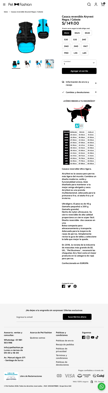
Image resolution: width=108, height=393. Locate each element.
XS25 (77, 33)
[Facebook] (83, 337)
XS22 (66, 33)
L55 (75, 53)
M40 (66, 46)
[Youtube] (92, 337)
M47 (85, 46)
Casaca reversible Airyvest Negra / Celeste (27, 12)
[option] (32, 37)
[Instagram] (88, 337)
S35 (75, 39)
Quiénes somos (37, 338)
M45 (76, 46)
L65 (84, 53)
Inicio (6, 12)
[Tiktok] (97, 337)
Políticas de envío (64, 340)
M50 (66, 53)
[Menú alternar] (4, 4)
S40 (84, 39)
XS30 (87, 33)
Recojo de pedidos (65, 344)
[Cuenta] (96, 3)
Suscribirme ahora (77, 317)
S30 (66, 39)
